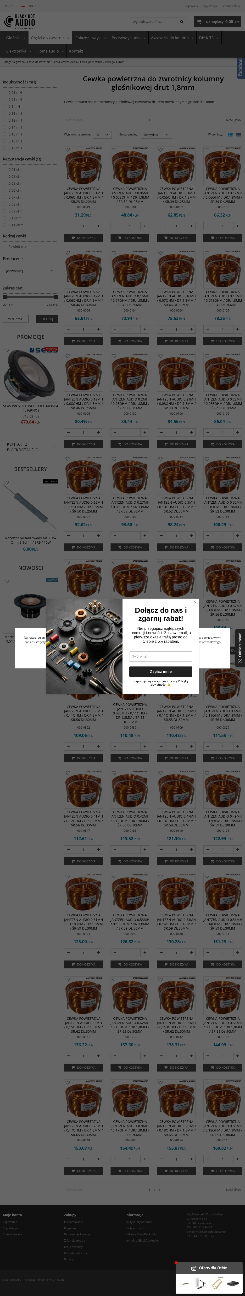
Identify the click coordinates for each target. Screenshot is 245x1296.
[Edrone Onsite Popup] (122, 648)
